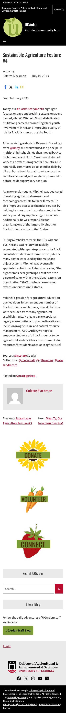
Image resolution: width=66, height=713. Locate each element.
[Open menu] (5, 41)
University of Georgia (17, 697)
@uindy (15, 148)
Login (6, 646)
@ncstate (20, 355)
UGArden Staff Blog (18, 630)
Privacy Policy (10, 704)
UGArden (31, 24)
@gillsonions (44, 360)
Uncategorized (25, 375)
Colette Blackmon (39, 391)
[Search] (59, 589)
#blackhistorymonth (30, 109)
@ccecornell (27, 360)
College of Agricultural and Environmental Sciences (24, 9)
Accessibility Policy (27, 704)
